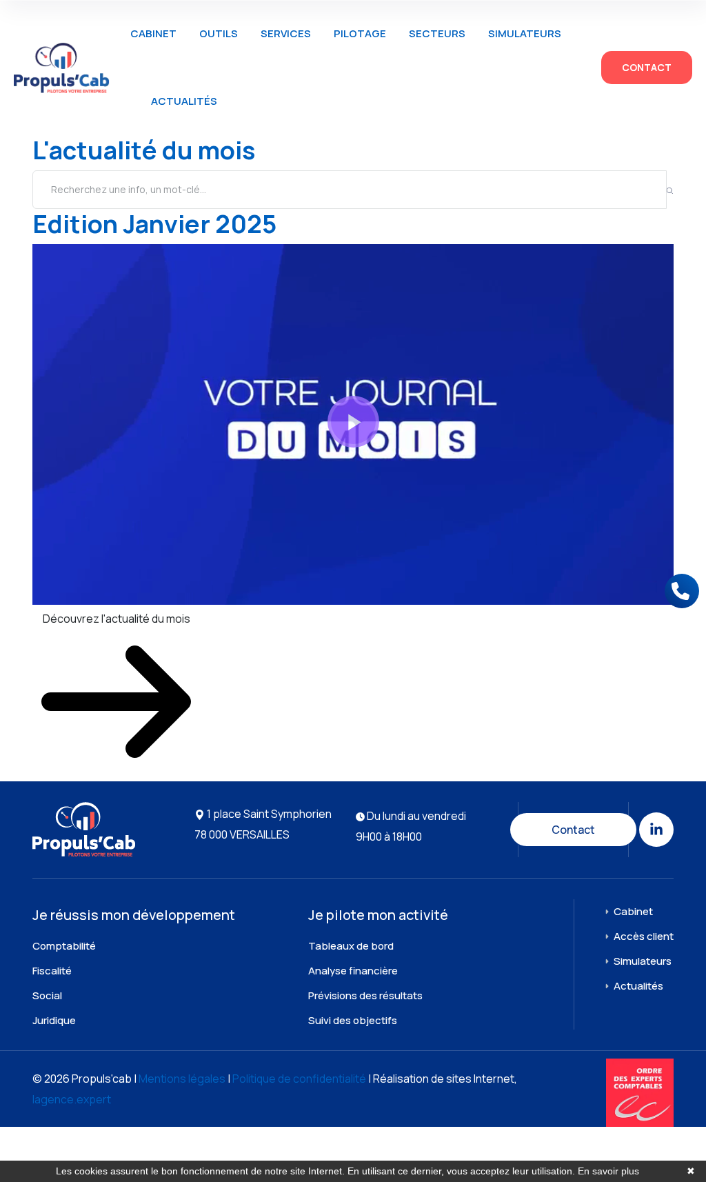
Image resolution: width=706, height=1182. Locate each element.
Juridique (54, 1020)
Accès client (644, 936)
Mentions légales (182, 1078)
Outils (218, 33)
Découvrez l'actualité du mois (116, 618)
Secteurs (437, 33)
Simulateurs (524, 33)
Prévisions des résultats (365, 995)
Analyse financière (353, 970)
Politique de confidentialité (299, 1078)
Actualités (184, 101)
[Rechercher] (670, 189)
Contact (647, 67)
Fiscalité (52, 970)
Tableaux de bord (351, 946)
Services (286, 33)
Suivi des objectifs (352, 1020)
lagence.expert (71, 1099)
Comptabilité (64, 946)
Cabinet (153, 33)
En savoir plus (608, 1170)
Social (47, 995)
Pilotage (360, 33)
